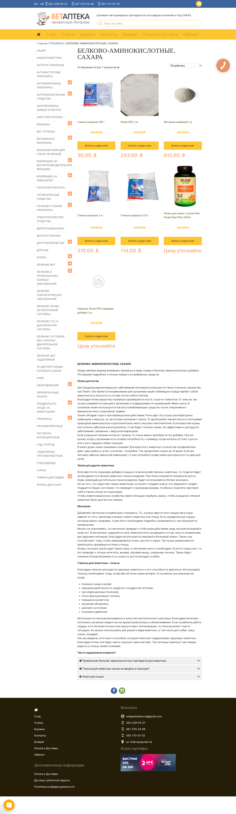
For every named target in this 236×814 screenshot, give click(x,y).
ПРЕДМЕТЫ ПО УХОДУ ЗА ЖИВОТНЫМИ (46, 407)
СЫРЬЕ (41, 470)
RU (36, 4)
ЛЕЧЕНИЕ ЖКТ (46, 264)
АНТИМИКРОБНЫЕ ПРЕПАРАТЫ (49, 85)
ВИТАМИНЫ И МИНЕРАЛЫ (46, 140)
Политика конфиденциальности (54, 786)
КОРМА (41, 257)
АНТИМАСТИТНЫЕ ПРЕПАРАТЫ (49, 74)
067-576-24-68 (84, 4)
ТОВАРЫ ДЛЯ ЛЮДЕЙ (50, 477)
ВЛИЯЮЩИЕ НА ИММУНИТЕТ (47, 178)
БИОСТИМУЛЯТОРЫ (50, 117)
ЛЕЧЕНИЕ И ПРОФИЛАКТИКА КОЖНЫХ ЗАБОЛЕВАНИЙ (47, 277)
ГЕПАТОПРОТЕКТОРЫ (51, 187)
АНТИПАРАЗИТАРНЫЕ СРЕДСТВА (51, 96)
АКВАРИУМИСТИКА (49, 57)
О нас (51, 34)
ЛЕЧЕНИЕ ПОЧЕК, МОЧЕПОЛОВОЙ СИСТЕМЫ (48, 310)
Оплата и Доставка (160, 34)
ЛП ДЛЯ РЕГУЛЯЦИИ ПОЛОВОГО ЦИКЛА (50, 368)
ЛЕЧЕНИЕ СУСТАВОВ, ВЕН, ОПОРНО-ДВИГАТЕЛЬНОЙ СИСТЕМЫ (51, 342)
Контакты (108, 34)
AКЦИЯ (41, 50)
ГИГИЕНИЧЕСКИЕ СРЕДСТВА (48, 196)
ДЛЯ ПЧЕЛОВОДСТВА (50, 242)
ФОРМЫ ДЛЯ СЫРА (49, 484)
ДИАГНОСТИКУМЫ (49, 235)
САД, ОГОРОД (45, 444)
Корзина (87, 34)
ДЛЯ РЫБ (43, 250)
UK (42, 4)
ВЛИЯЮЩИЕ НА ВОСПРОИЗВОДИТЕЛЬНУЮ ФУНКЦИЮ (54, 165)
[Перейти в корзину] (198, 3)
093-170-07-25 (110, 4)
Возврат (130, 34)
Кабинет (191, 34)
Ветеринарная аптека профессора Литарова (62, 19)
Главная (42, 43)
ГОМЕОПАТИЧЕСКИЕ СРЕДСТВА (50, 219)
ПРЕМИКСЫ (56, 43)
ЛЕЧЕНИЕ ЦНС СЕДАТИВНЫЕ (46, 357)
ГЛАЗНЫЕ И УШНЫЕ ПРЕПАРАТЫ (49, 208)
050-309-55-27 (58, 4)
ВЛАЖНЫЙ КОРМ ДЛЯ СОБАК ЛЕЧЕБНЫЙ (51, 152)
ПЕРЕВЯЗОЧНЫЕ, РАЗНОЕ (48, 394)
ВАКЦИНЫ (43, 124)
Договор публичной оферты (52, 780)
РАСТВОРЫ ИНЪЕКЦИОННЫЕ (48, 435)
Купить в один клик (96, 145)
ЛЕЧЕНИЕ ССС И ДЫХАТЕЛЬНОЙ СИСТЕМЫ (47, 325)
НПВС (40, 378)
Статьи (68, 34)
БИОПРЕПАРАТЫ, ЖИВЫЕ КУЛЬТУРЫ (49, 107)
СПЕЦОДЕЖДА (46, 463)
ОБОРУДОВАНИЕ (48, 385)
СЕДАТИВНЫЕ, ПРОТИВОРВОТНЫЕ (50, 453)
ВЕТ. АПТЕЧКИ (46, 131)
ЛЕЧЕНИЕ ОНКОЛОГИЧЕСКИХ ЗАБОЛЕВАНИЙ (49, 295)
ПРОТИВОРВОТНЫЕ (50, 426)
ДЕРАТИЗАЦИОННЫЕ (50, 228)
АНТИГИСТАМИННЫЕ (50, 65)
